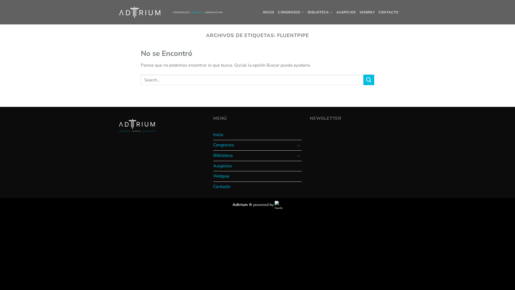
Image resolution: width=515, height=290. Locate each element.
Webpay (367, 12)
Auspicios (346, 12)
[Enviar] (368, 80)
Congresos (289, 12)
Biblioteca (318, 12)
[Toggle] (298, 145)
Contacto (388, 12)
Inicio (268, 12)
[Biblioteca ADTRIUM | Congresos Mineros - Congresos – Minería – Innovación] (140, 12)
